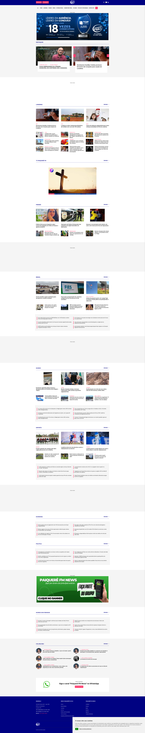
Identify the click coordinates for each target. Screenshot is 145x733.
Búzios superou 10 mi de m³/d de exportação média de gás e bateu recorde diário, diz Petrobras (53, 530)
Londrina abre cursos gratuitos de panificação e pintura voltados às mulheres (52, 135)
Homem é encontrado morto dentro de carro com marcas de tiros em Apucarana (97, 225)
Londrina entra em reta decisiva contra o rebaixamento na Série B (72, 448)
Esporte (87, 712)
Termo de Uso (63, 714)
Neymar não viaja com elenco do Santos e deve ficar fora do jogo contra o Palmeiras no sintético (54, 472)
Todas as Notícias (89, 714)
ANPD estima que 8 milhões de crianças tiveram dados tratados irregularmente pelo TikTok (53, 327)
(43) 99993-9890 (43, 713)
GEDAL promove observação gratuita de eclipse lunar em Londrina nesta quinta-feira (101, 142)
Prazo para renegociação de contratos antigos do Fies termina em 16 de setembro (71, 298)
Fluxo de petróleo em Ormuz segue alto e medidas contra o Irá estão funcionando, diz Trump (90, 409)
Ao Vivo (62, 710)
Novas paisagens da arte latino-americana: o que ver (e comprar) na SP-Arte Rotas (54, 625)
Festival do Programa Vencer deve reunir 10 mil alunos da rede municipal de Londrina (52, 149)
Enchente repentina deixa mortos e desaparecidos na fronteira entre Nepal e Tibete (47, 389)
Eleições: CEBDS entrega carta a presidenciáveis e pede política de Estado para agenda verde (89, 557)
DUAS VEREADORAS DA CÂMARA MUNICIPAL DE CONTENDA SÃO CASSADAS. (53, 67)
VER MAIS (106, 104)
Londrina (45, 8)
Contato (62, 708)
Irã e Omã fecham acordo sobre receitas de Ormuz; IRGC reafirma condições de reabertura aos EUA (89, 413)
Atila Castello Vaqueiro (87, 657)
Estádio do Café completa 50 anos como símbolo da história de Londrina (52, 455)
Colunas (75, 8)
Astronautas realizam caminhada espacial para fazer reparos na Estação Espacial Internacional (91, 327)
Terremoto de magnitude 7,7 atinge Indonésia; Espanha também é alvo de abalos (102, 398)
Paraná (50, 8)
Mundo (87, 710)
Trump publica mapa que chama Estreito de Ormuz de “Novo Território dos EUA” (52, 397)
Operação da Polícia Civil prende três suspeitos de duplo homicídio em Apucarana (71, 226)
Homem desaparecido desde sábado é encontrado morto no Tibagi (102, 232)
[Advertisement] (72, 91)
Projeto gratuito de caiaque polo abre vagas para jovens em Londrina (46, 449)
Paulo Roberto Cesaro (49, 657)
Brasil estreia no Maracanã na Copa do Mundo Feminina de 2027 (77, 455)
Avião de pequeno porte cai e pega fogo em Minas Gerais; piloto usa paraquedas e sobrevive (97, 299)
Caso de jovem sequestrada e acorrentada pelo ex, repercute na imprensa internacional (89, 323)
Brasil (54, 8)
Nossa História (63, 706)
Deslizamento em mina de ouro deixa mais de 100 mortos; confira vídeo (96, 390)
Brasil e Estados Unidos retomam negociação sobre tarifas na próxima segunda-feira (71, 390)
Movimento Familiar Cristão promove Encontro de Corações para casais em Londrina (89, 66)
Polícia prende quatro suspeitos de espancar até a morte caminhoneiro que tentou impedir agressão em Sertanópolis (77, 149)
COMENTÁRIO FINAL (43, 64)
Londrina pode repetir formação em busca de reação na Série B (100, 456)
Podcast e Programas (83, 8)
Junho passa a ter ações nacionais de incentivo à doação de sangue (51, 306)
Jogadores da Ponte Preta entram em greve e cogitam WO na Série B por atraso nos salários (90, 472)
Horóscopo (91, 8)
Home (41, 8)
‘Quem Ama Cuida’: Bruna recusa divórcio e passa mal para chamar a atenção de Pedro (90, 625)
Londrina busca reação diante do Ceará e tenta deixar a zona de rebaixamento (97, 449)
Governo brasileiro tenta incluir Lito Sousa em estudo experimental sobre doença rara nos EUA (55, 323)
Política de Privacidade (65, 712)
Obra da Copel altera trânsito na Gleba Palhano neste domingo (52, 142)
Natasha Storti (47, 649)
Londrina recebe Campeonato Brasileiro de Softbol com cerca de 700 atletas (72, 126)
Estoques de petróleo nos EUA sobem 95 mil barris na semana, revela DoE (90, 530)
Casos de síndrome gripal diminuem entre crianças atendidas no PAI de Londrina (97, 126)
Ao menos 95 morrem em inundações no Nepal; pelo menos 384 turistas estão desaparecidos (54, 409)
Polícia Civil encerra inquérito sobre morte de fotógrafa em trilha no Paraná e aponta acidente (47, 226)
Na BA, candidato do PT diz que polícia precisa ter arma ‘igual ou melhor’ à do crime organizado (54, 557)
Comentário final (68, 8)
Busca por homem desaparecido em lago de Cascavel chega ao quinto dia (52, 234)
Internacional (59, 8)
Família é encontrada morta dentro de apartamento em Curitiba (76, 234)
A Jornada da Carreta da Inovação (88, 659)
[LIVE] (73, 181)
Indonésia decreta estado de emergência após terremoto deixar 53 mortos (77, 398)
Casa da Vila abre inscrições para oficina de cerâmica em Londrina (101, 135)
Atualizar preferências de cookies (67, 716)
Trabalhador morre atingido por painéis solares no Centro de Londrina (77, 142)
